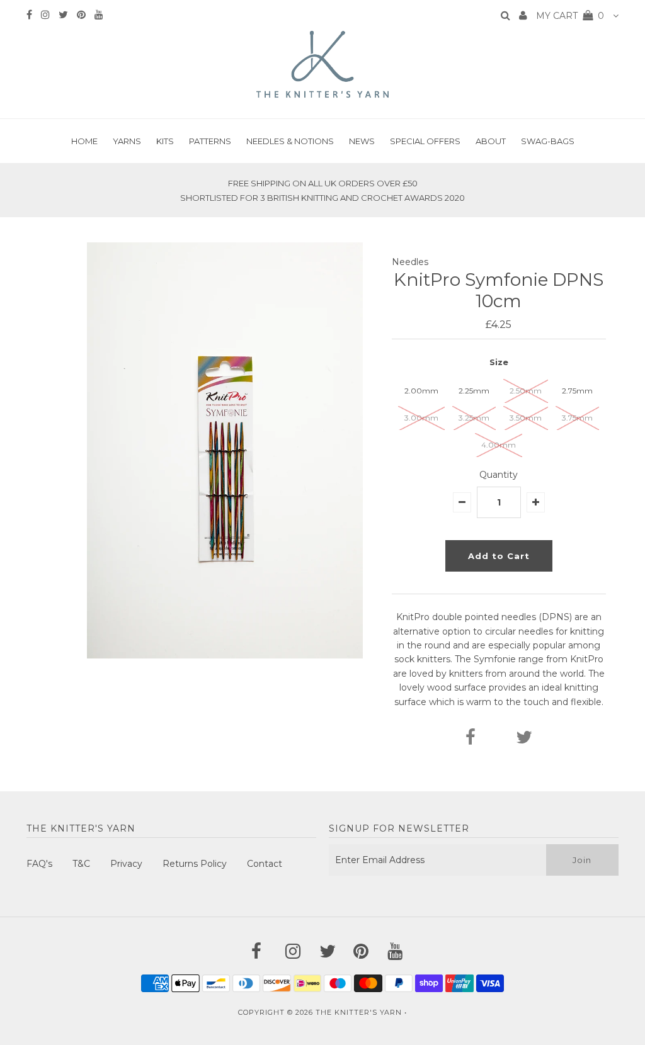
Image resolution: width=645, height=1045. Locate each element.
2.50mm (526, 390)
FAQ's (39, 863)
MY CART (570, 15)
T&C (81, 863)
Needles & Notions (290, 141)
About (491, 141)
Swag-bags (547, 141)
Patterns (210, 141)
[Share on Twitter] (524, 740)
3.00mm (421, 417)
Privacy (126, 863)
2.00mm (421, 390)
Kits (165, 141)
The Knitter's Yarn (359, 1012)
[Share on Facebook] (470, 740)
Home (84, 141)
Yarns (127, 141)
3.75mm (577, 417)
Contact (264, 863)
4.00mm (498, 444)
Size (498, 362)
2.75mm (577, 390)
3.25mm (474, 417)
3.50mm (526, 417)
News (362, 141)
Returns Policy (195, 863)
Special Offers (425, 141)
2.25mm (474, 390)
